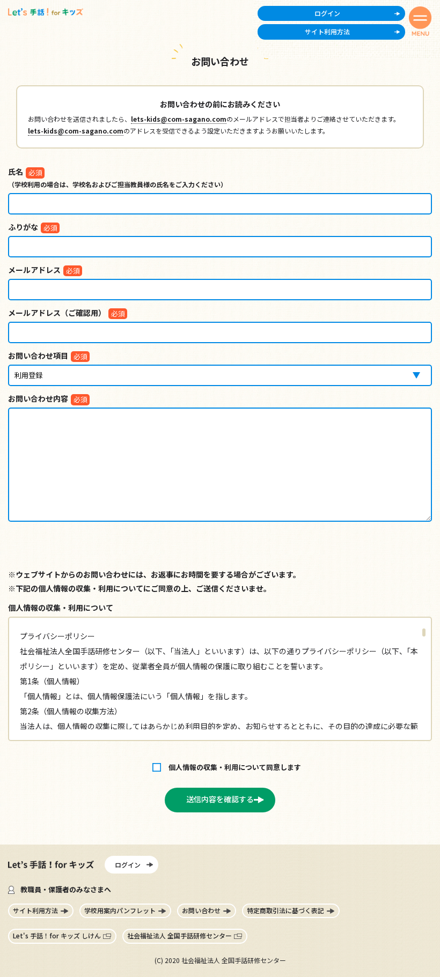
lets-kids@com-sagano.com (178, 118)
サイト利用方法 (327, 31)
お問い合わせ (201, 910)
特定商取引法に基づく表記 (285, 910)
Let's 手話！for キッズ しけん (57, 935)
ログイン (327, 13)
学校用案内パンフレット (120, 910)
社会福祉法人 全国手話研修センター (179, 935)
